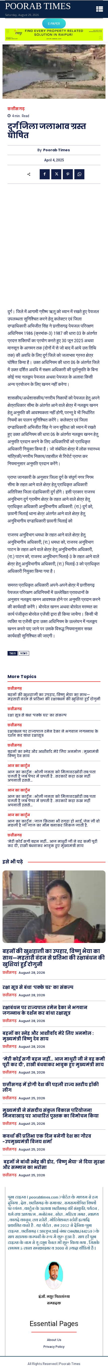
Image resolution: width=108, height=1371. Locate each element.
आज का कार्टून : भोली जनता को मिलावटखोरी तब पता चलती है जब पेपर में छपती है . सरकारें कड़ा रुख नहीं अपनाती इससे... (52, 776)
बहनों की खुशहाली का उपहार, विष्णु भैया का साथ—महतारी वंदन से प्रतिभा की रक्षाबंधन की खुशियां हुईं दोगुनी (54, 697)
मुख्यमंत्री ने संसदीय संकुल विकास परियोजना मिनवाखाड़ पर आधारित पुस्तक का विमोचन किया (51, 1113)
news (23, 653)
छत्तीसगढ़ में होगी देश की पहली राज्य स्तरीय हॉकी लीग (51, 1087)
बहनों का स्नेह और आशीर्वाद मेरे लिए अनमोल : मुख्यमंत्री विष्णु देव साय (53, 753)
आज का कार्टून (19, 765)
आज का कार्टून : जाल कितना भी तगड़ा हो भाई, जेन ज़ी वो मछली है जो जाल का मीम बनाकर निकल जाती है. (54, 823)
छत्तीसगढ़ (16, 109)
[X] (56, 174)
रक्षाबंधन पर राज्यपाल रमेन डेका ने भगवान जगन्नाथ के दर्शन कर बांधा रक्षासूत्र (53, 733)
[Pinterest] (68, 174)
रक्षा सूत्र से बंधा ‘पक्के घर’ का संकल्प (37, 715)
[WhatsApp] (79, 174)
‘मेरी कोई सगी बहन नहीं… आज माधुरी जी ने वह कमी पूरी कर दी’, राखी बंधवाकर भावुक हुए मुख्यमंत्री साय (52, 843)
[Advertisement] (54, 245)
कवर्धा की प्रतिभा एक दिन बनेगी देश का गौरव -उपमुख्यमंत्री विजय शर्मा (47, 1139)
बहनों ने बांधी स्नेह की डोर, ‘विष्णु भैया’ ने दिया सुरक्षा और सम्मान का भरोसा (54, 1164)
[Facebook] (45, 174)
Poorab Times (56, 150)
